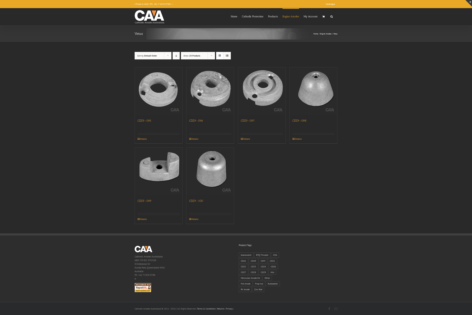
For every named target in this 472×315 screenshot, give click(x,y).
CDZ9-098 (299, 120)
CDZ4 (263, 266)
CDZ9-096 (196, 120)
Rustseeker (273, 283)
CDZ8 (253, 272)
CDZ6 (273, 266)
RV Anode (245, 289)
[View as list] (227, 55)
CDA (275, 255)
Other (267, 278)
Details (143, 138)
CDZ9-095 (144, 120)
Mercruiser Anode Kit (250, 278)
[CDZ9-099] (158, 171)
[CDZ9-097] (262, 91)
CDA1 (243, 260)
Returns (220, 308)
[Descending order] (176, 55)
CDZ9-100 (196, 201)
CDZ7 (243, 272)
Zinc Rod (258, 289)
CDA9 (253, 260)
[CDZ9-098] (313, 91)
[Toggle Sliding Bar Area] (468, 3)
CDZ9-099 (145, 201)
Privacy (229, 308)
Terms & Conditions (206, 308)
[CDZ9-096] (210, 91)
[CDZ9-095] (158, 91)
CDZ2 (243, 266)
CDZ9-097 (248, 120)
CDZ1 (272, 260)
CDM (263, 260)
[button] (331, 16)
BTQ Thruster (262, 255)
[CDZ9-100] (210, 171)
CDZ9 (263, 272)
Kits (272, 272)
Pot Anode (245, 283)
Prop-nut (259, 283)
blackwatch (246, 255)
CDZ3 (253, 266)
